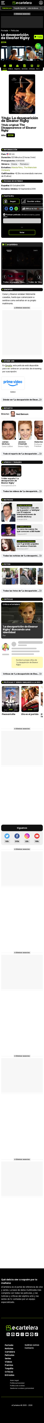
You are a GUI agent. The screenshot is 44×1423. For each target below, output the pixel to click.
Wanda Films (17, 167)
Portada (4, 30)
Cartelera (10, 1351)
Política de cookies (17, 1385)
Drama (14, 163)
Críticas (9, 1371)
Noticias (9, 1348)
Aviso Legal (14, 1380)
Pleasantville (8, 714)
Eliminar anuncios (23, 14)
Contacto (29, 1348)
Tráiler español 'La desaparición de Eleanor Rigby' (10, 480)
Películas (15, 30)
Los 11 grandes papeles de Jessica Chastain (28, 545)
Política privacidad (17, 1383)
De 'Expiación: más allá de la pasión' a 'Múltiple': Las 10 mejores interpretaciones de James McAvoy (28, 512)
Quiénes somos (32, 1345)
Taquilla (9, 1368)
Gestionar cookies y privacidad (22, 1388)
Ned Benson (22, 414)
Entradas (9, 1375)
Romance (24, 163)
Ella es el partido (29, 714)
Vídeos (8, 1361)
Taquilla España (20, 8)
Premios (9, 1365)
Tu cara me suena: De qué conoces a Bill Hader (28, 530)
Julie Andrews (32, 8)
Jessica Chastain (22, 443)
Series (8, 1358)
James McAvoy (6, 443)
